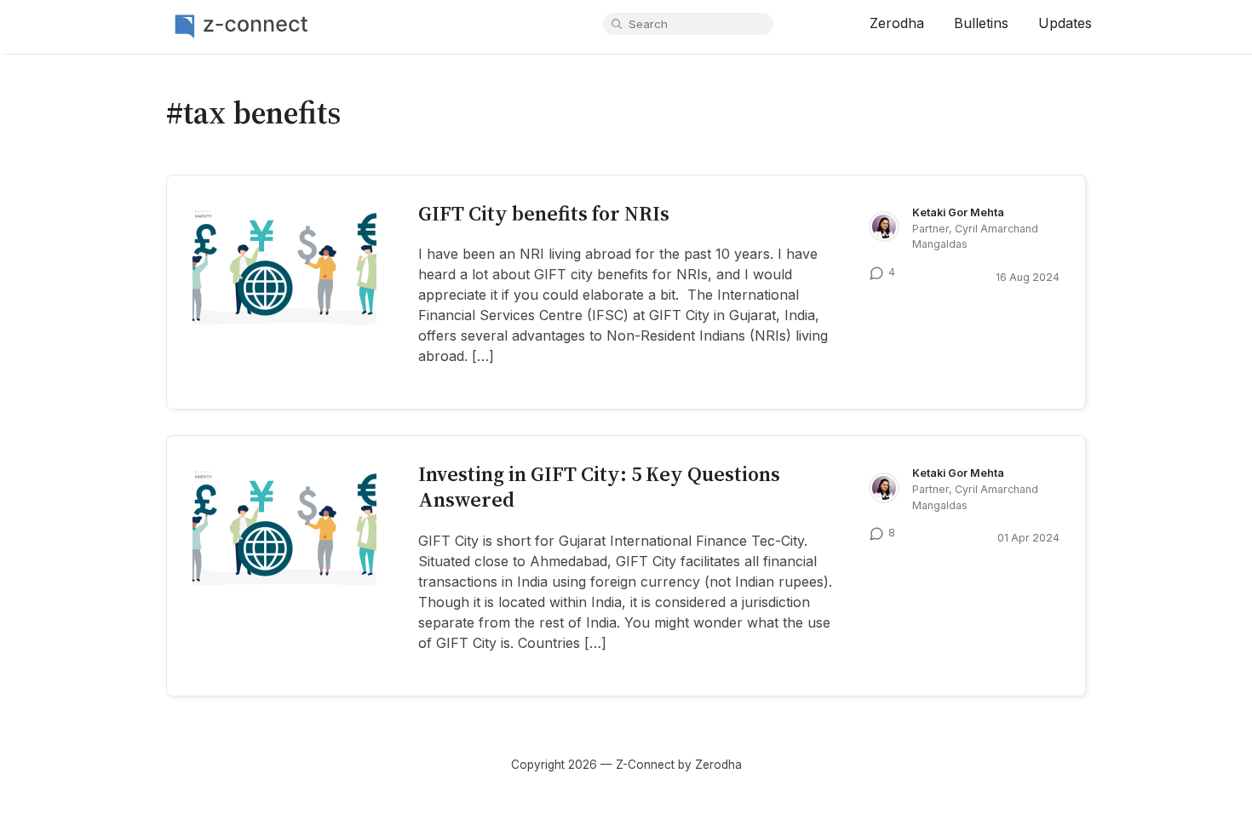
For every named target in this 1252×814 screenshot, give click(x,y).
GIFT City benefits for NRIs (543, 213)
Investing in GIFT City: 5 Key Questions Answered (599, 486)
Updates (1065, 23)
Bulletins (981, 23)
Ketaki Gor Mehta (958, 212)
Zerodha (897, 23)
